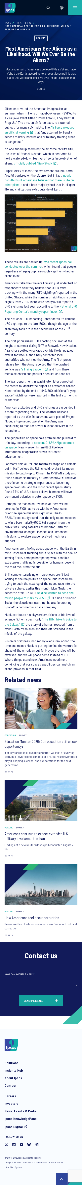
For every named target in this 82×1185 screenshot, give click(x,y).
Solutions (12, 1063)
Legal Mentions (13, 1162)
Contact (11, 1085)
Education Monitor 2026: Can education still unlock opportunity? (41, 743)
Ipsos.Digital (14, 1126)
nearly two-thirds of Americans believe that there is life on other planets (39, 180)
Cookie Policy (56, 1162)
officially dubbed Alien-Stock (33, 163)
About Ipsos (13, 1078)
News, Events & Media (20, 1111)
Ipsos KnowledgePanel (21, 1118)
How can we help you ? (20, 974)
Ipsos (8, 22)
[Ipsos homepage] (11, 8)
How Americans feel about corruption (32, 917)
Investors (12, 1103)
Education (10, 735)
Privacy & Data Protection (35, 1162)
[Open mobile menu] (75, 7)
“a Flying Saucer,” (32, 369)
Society (41, 38)
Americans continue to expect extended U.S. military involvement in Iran (37, 836)
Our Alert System (14, 1167)
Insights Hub (23, 22)
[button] (48, 7)
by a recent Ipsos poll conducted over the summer (38, 264)
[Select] (61, 7)
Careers (10, 1096)
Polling (9, 827)
